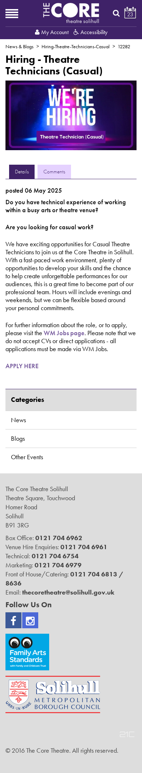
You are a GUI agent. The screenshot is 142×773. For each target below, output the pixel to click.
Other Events (27, 457)
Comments (54, 171)
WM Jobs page (64, 333)
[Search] (116, 13)
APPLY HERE (22, 366)
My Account (55, 32)
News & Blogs (19, 46)
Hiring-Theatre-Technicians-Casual (76, 46)
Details (22, 171)
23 (130, 14)
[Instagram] (30, 620)
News (18, 420)
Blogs (18, 438)
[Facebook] (13, 620)
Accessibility (93, 32)
